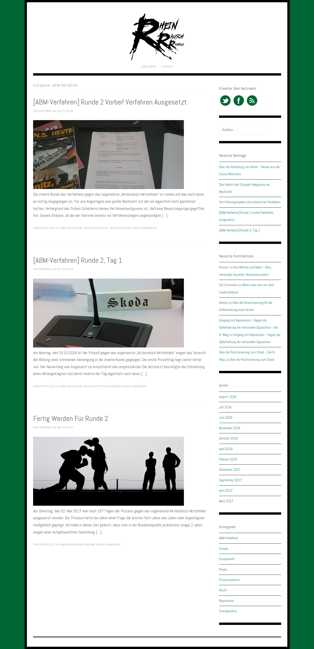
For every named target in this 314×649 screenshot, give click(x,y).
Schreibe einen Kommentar (137, 228)
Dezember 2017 (229, 469)
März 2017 (226, 501)
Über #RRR (149, 66)
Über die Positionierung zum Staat (252, 359)
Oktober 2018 (228, 438)
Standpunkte (228, 611)
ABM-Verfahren (71, 228)
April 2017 (226, 490)
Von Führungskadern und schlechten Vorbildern (249, 202)
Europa (223, 548)
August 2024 (227, 397)
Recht (114, 228)
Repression (226, 600)
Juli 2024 (225, 407)
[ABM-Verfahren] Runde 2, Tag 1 (77, 260)
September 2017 (230, 480)
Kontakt (167, 66)
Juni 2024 (225, 417)
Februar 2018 (228, 459)
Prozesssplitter (96, 228)
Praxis (223, 569)
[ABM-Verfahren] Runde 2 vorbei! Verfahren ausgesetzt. (110, 102)
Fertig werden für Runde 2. (71, 418)
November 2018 (229, 428)
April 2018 (226, 449)
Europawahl (226, 559)
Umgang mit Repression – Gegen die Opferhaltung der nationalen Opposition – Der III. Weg (248, 327)
